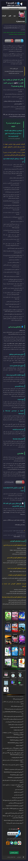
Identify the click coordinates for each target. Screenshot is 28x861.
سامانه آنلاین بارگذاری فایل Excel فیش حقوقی (13, 813)
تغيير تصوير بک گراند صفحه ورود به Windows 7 (13, 769)
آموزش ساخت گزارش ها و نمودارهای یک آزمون (17, 602)
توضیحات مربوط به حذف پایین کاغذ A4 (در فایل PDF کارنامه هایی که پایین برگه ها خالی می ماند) (14, 115)
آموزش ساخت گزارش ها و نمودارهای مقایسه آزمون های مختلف (14, 604)
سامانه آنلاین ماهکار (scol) (20, 525)
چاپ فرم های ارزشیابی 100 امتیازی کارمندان (14, 722)
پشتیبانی (19, 857)
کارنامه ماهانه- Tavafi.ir (21, 548)
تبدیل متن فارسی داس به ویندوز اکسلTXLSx (13, 709)
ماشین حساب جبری (18, 789)
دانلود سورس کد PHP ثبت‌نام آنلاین (15, 803)
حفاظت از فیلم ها (19, 745)
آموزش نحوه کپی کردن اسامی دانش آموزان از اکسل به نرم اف (14, 563)
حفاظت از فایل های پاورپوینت (17, 757)
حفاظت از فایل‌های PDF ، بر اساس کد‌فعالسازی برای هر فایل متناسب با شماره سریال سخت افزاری (13, 749)
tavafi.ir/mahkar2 (17, 536)
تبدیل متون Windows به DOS (16, 706)
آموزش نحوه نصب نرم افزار (21, 552)
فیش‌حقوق (20, 682)
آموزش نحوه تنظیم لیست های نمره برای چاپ (18, 591)
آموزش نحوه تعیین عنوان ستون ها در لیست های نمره (16, 593)
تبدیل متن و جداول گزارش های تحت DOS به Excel (12, 719)
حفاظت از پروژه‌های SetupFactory (16, 740)
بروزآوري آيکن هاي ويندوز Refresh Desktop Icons (13, 772)
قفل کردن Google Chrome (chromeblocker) (14, 806)
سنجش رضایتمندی (14, 853)
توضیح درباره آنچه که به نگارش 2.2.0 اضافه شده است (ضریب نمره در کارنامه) (14, 72)
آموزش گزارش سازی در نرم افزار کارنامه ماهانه (17, 600)
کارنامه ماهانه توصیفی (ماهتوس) (16, 727)
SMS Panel (6, 675)
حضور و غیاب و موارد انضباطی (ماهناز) (15, 724)
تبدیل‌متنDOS (13, 682)
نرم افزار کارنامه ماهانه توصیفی (11, 28)
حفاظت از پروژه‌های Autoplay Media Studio (14, 737)
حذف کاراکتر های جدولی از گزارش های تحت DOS (13, 716)
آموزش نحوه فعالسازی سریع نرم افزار (19, 554)
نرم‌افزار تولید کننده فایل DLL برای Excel (14, 823)
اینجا (4, 28)
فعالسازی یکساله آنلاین (9, 482)
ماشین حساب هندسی (18, 795)
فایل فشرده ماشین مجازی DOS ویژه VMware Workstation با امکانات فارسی (13, 817)
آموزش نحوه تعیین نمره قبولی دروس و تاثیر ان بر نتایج (15, 578)
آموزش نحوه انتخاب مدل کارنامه (20, 589)
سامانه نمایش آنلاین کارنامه (17, 798)
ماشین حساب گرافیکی (18, 792)
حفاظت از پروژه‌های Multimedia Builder (15, 743)
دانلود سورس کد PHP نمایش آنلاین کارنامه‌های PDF (12, 800)
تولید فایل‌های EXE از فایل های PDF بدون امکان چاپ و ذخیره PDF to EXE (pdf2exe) (13, 754)
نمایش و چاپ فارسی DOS (17, 699)
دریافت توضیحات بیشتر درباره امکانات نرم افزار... (12, 101)
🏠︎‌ (23, 857)
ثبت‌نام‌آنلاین (13, 675)
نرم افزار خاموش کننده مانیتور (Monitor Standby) (13, 820)
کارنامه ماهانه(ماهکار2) (18, 730)
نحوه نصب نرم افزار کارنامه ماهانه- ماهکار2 (18, 550)
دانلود (16, 82)
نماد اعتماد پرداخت (11, 857)
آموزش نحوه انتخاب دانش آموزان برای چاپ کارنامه (16, 561)
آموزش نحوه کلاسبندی (21, 564)
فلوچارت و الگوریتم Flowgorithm (16, 775)
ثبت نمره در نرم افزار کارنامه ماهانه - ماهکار (18, 571)
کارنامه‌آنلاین (20, 675)
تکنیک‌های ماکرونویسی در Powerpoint (15, 777)
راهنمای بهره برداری (18, 104)
